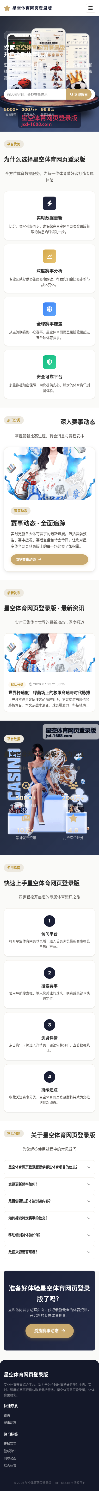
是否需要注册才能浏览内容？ (30, 1201)
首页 (7, 1415)
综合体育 (10, 1465)
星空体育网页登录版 (32, 8)
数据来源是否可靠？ (23, 1252)
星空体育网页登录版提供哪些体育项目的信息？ (43, 1167)
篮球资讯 (10, 1451)
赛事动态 (10, 1422)
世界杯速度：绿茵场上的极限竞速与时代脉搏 (49, 692)
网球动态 (10, 1458)
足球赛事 (10, 1444)
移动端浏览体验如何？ (25, 1235)
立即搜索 (81, 94)
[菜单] (90, 8)
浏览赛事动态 (47, 1330)
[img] (49, 653)
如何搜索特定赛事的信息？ (28, 1218)
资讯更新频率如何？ (23, 1184)
